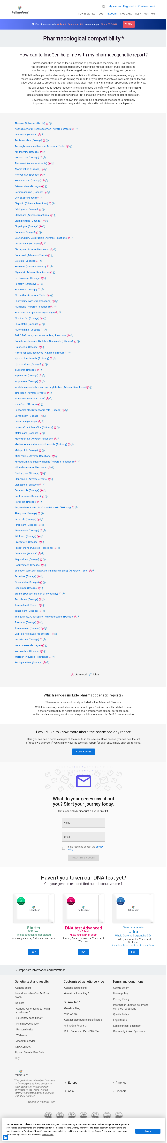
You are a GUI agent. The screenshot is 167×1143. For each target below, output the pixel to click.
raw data (126, 13)
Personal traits (23, 1029)
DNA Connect (22, 1046)
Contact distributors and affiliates (82, 1019)
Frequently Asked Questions (128, 1031)
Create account (146, 6)
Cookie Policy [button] (101, 1131)
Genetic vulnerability (75, 993)
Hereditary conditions (28, 1017)
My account (114, 6)
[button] (103, 6)
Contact (149, 13)
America (120, 1082)
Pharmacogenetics (26, 1023)
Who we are (70, 1014)
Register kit (129, 6)
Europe (72, 1082)
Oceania (120, 1091)
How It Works (86, 13)
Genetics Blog (71, 1008)
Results (112, 13)
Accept (147, 1131)
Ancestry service (25, 1041)
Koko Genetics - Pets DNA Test (81, 1031)
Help (138, 13)
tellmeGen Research (74, 1025)
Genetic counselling (74, 987)
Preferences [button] (47, 1135)
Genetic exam (22, 987)
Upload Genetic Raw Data (29, 1052)
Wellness (20, 1035)
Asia (70, 1091)
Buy (101, 13)
